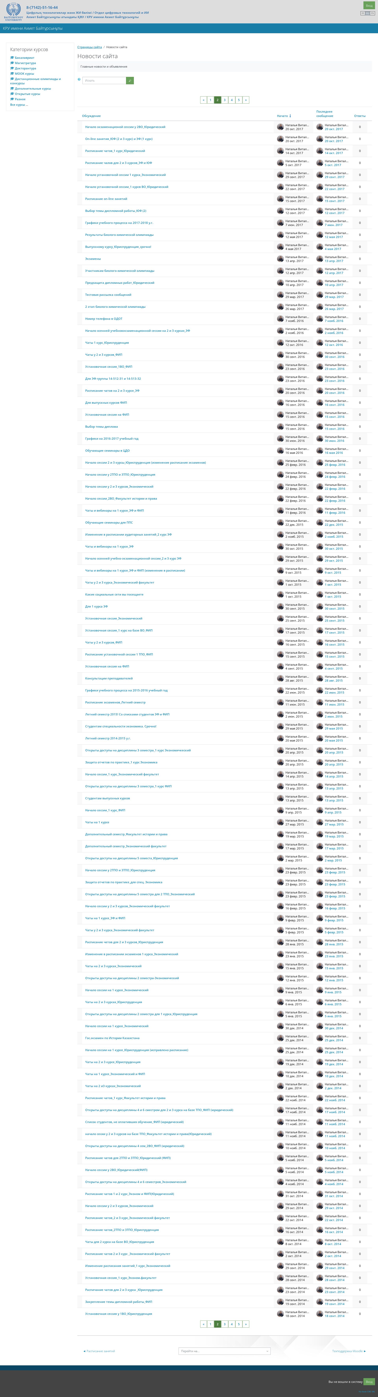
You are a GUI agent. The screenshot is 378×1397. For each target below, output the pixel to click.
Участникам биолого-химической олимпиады (119, 271)
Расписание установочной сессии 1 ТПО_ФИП (119, 654)
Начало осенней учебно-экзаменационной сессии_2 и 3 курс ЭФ (133, 558)
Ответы (360, 116)
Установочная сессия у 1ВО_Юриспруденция (118, 1314)
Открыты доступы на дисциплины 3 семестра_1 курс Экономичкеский (138, 750)
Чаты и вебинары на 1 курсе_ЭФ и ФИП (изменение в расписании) (135, 570)
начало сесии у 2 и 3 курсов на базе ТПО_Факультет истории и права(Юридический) (148, 1134)
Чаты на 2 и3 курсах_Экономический (113, 1086)
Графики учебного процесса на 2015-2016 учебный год (126, 690)
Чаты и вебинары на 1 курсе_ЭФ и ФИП (114, 510)
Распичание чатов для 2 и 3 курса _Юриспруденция (124, 1290)
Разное (20, 99)
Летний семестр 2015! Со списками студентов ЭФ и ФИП (127, 714)
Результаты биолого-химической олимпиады (119, 235)
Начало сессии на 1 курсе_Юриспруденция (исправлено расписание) (136, 1050)
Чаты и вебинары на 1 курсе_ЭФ (109, 546)
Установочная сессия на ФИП (107, 414)
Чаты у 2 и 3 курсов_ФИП (103, 355)
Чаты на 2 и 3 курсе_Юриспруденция (113, 1062)
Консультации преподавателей (109, 678)
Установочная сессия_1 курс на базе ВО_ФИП (119, 630)
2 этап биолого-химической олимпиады (115, 307)
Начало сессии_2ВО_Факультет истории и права (121, 498)
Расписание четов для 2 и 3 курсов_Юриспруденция (124, 942)
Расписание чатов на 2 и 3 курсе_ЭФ (112, 390)
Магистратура (25, 63)
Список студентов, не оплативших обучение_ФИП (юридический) (134, 1122)
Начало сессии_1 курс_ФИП (105, 810)
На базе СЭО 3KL (367, 1391)
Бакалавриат (24, 58)
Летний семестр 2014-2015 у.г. (108, 738)
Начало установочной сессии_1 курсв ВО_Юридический (126, 187)
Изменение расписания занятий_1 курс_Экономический (127, 1266)
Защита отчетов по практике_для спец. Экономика (123, 882)
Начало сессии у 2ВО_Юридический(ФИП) (116, 1170)
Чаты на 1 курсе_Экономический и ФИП (115, 1074)
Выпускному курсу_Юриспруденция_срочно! (118, 247)
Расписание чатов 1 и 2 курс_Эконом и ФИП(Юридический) (129, 1194)
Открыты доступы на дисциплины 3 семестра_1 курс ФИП (128, 786)
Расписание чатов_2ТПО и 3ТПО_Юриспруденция (122, 1230)
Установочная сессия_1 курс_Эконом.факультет (121, 1278)
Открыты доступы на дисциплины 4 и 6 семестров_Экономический (135, 1182)
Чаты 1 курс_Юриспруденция (107, 343)
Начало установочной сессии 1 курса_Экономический (125, 175)
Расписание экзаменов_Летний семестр (115, 702)
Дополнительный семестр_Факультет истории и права (126, 834)
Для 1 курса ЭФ (96, 606)
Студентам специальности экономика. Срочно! (120, 726)
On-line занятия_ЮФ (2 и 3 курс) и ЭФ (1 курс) (119, 139)
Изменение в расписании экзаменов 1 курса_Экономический (131, 954)
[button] (79, 79)
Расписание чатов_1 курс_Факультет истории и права (125, 1098)
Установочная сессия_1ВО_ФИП (108, 367)
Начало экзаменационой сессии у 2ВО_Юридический (125, 127)
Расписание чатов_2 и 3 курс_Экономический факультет (127, 1218)
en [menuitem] (372, 13)
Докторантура (25, 68)
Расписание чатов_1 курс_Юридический (115, 151)
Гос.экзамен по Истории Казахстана (112, 1038)
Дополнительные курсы (33, 88)
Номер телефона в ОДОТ (103, 319)
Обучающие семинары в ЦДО (107, 450)
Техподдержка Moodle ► (349, 1351)
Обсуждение (91, 116)
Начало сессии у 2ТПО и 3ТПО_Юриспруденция (120, 474)
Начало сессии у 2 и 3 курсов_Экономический (119, 486)
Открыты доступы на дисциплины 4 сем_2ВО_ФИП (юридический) (134, 1146)
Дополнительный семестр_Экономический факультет (126, 846)
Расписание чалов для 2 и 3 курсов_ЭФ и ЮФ (118, 163)
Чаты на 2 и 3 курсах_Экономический (113, 966)
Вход (369, 5)
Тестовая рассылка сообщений (108, 295)
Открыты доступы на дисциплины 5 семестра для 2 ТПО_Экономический (140, 894)
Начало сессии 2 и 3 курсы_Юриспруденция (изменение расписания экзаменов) (145, 462)
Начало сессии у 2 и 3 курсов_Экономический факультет (127, 906)
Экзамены (93, 259)
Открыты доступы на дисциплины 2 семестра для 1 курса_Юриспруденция (141, 1014)
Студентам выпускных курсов (107, 798)
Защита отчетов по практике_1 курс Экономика (121, 762)
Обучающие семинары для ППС (109, 522)
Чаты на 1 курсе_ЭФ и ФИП (105, 918)
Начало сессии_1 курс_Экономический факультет (122, 774)
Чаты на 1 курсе (97, 822)
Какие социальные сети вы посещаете (114, 594)
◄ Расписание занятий (99, 1351)
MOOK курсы (24, 73)
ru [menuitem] (367, 13)
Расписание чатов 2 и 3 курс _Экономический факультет (127, 1254)
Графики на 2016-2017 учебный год (111, 438)
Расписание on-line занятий (106, 199)
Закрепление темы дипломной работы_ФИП (118, 1302)
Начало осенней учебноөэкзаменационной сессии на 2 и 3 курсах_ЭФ (137, 331)
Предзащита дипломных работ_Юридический (119, 283)
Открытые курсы (27, 94)
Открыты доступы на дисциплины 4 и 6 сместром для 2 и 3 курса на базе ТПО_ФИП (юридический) (159, 1110)
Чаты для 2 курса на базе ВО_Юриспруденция (119, 1242)
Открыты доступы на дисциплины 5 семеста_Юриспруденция (131, 858)
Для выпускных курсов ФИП (106, 402)
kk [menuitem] (363, 13)
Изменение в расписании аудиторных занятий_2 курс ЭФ (128, 534)
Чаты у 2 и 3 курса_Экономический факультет (119, 582)
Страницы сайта (89, 47)
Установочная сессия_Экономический (113, 618)
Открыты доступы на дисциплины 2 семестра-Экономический (132, 978)
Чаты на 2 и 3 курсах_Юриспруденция (113, 1002)
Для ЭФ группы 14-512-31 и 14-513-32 (113, 378)
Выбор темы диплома (101, 426)
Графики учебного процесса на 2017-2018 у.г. (119, 223)
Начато (282, 116)
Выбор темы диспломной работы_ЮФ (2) (115, 211)
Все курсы (17, 105)
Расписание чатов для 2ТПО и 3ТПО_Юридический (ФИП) (128, 1158)
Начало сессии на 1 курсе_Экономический (116, 990)
